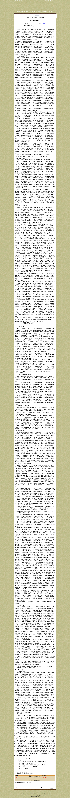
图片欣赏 (49, 11)
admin (44, 23)
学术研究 (23, 11)
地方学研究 (33, 11)
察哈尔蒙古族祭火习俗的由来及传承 (23, 772)
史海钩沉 (36, 11)
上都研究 (29, 11)
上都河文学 (43, 11)
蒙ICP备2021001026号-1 (35, 796)
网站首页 (19, 14)
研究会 (46, 11)
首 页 (18, 11)
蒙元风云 (39, 11)
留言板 (52, 11)
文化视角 (27, 14)
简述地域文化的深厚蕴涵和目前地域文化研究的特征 (25, 773)
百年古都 (20, 11)
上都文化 (26, 11)
